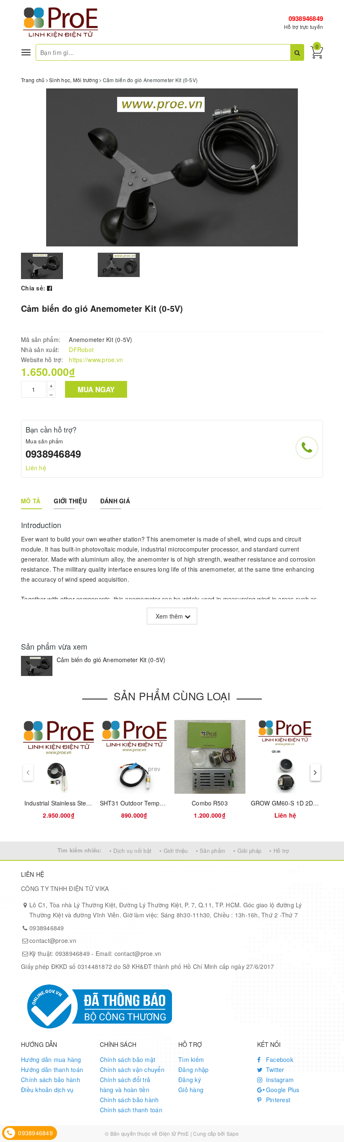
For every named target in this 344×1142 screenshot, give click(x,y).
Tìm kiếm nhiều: (79, 850)
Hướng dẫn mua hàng (51, 1059)
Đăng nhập (193, 1069)
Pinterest (277, 1099)
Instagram (279, 1079)
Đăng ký (189, 1079)
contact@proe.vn (52, 940)
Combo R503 (209, 803)
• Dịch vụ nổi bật (130, 851)
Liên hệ (36, 468)
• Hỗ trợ (279, 851)
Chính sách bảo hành (50, 1079)
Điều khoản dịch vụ (47, 1089)
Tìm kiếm (191, 1059)
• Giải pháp (247, 851)
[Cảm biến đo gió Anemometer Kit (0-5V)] (36, 666)
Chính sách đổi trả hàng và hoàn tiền (125, 1084)
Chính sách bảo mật (128, 1059)
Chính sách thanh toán (131, 1110)
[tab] (30, 500)
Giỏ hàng (190, 1089)
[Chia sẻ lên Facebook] (49, 288)
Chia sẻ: (33, 288)
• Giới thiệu (173, 851)
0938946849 (306, 18)
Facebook (278, 1059)
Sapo (233, 1133)
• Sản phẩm (211, 851)
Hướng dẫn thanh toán (52, 1069)
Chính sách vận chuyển (132, 1069)
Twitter (274, 1069)
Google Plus (282, 1089)
